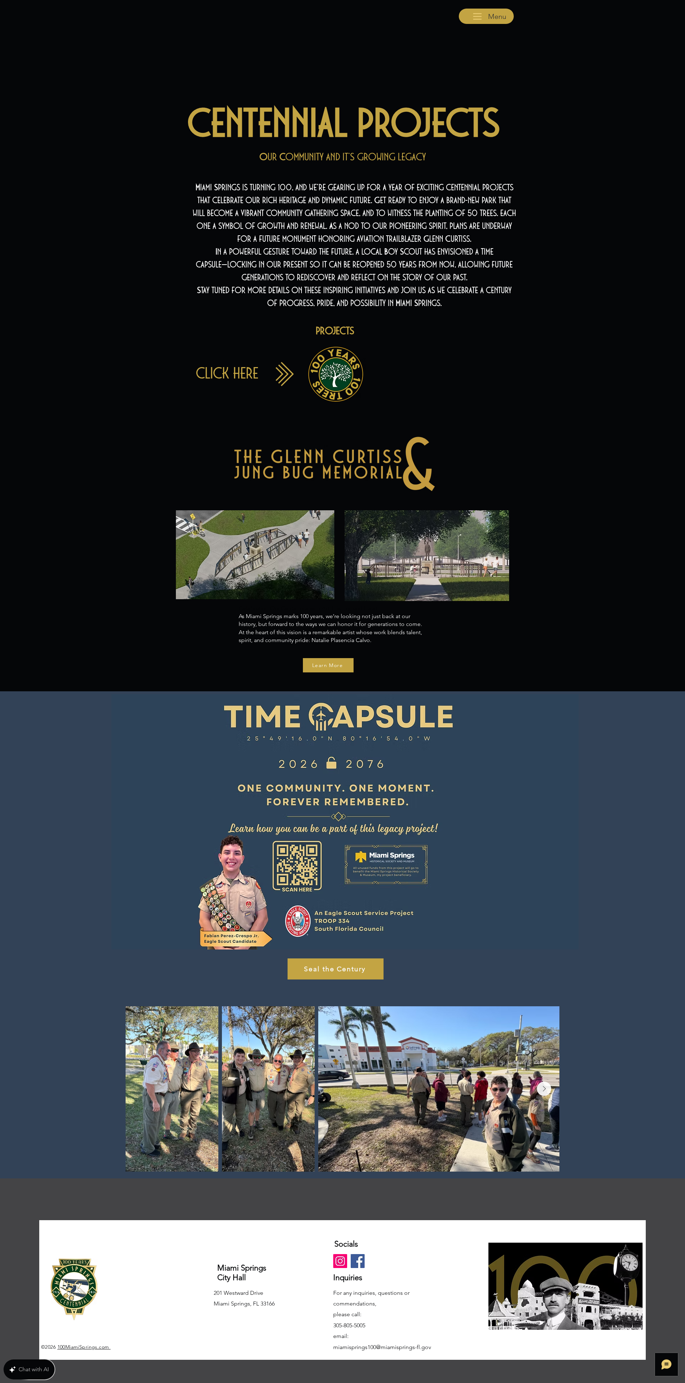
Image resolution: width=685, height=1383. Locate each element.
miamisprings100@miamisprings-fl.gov (382, 1347)
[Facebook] (358, 1261)
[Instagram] (340, 1261)
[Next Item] (544, 1089)
